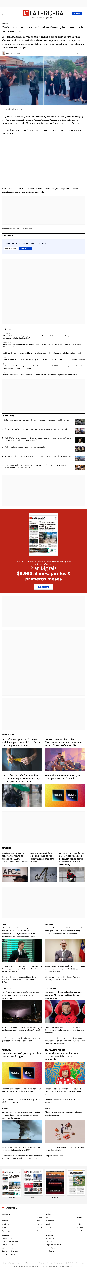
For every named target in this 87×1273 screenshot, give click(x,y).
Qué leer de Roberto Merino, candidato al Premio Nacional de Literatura (64, 1148)
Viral (22, 228)
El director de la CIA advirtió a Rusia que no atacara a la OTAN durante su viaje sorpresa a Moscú (22, 1156)
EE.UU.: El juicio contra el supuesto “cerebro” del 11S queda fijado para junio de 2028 (21, 1148)
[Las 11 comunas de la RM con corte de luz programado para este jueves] (43, 874)
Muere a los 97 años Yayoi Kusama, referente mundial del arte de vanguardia (62, 1056)
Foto (26, 228)
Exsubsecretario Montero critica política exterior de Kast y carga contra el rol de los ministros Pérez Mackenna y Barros (42, 346)
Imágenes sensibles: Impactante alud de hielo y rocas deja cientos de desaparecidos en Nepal (37, 420)
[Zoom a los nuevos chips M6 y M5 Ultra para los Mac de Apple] (65, 795)
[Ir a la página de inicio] (43, 13)
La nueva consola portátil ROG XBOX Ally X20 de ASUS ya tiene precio (21, 1100)
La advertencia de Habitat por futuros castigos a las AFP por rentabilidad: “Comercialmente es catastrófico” (63, 931)
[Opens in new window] (55, 1195)
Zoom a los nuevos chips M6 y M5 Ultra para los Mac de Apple (63, 777)
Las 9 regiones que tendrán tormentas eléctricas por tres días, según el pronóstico (20, 995)
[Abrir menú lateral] (4, 13)
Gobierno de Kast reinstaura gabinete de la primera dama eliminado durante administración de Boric (42, 353)
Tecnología (6, 1050)
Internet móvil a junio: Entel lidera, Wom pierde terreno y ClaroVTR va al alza (63, 978)
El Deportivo (50, 989)
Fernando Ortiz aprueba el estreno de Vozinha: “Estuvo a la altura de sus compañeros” (63, 995)
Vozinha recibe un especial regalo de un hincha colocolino (25, 447)
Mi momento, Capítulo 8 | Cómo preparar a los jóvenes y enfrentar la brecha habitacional (36, 429)
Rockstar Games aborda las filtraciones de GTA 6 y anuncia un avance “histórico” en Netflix (63, 742)
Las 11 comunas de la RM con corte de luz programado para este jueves (42, 857)
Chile (4, 924)
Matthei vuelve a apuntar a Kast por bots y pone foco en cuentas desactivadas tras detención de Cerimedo (44, 360)
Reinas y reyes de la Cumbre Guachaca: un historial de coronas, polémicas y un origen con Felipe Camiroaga (65, 1091)
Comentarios (18, 109)
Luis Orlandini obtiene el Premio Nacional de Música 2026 (62, 1100)
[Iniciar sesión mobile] (84, 13)
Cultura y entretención (55, 1050)
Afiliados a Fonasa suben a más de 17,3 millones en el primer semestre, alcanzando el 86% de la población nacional (65, 969)
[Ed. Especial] (76, 1195)
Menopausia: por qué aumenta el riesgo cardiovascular (64, 1113)
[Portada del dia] (43, 554)
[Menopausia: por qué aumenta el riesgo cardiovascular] (65, 1131)
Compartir (7, 109)
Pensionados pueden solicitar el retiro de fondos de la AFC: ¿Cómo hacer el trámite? (15, 857)
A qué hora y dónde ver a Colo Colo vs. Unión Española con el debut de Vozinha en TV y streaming (71, 859)
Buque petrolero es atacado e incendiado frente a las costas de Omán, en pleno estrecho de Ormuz (41, 375)
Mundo (5, 1109)
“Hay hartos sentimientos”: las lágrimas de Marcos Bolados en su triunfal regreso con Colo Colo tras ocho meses (64, 1030)
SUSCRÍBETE (43, 587)
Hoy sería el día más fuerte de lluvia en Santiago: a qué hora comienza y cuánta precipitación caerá (21, 778)
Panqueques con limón (54, 1155)
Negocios (49, 924)
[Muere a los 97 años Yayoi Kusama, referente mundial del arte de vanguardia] (65, 1073)
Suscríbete (26, 248)
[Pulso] (33, 1195)
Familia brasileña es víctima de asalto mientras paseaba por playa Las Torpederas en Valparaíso (38, 456)
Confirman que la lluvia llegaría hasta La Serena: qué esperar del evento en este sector (21, 1039)
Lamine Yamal (15, 228)
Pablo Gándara (15, 53)
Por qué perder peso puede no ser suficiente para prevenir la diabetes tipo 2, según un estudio (21, 742)
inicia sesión (11, 248)
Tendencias (6, 989)
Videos (5, 23)
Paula (47, 1109)
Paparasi (32, 228)
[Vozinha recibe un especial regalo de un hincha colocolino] (80, 449)
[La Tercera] (11, 1196)
